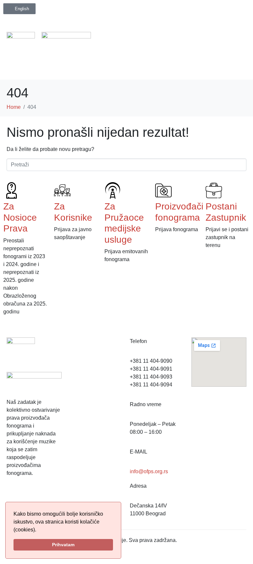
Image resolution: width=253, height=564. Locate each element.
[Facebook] (161, 11)
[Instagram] (177, 11)
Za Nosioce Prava (20, 217)
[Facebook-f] (15, 497)
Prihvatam (63, 544)
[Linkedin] (194, 11)
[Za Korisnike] (62, 190)
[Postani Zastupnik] (214, 190)
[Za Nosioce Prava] (11, 190)
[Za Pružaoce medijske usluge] (112, 190)
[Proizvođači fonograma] (163, 190)
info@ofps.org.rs (149, 471)
